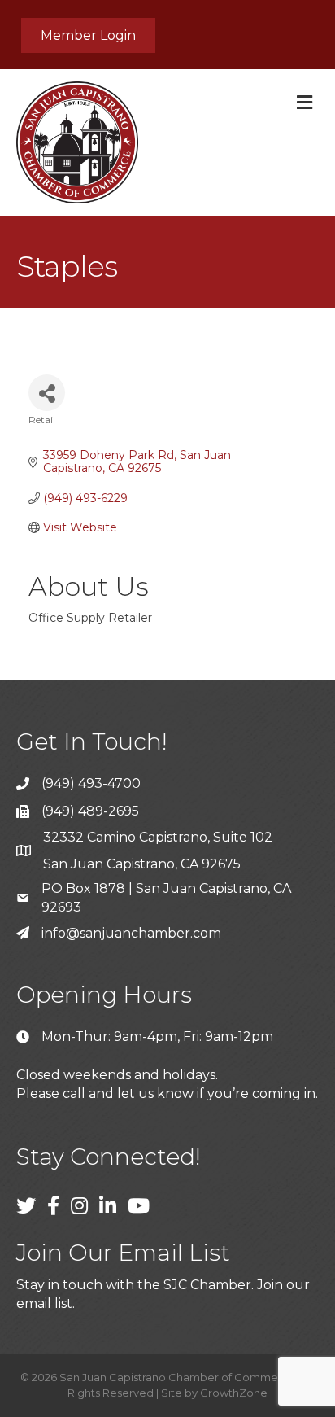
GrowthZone (234, 1392)
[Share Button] (46, 392)
